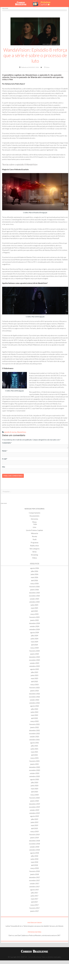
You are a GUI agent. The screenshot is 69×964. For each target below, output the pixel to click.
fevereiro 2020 (34, 798)
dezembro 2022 (34, 694)
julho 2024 (34, 636)
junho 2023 (34, 675)
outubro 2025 (34, 599)
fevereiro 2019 (34, 835)
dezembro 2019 (34, 804)
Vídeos (34, 558)
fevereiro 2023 (34, 688)
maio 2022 (34, 715)
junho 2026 (34, 574)
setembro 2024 (34, 629)
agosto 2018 (34, 853)
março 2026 (34, 583)
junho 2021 (34, 749)
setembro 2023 (34, 666)
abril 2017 (34, 902)
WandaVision (21, 432)
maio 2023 (34, 678)
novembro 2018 (34, 844)
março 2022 (34, 721)
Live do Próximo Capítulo (34, 530)
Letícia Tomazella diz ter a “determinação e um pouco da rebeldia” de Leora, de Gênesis (34, 926)
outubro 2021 (34, 737)
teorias (14, 432)
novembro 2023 (34, 660)
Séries (48, 67)
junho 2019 (34, 822)
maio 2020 (34, 789)
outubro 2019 (34, 810)
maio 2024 (34, 642)
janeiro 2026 (34, 590)
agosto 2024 (34, 632)
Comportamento (34, 513)
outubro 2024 (34, 626)
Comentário (7, 443)
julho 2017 (34, 893)
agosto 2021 (34, 743)
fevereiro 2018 (34, 871)
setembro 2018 (34, 850)
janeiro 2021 (34, 764)
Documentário (34, 516)
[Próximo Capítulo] (41, 3)
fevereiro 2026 (34, 587)
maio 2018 (34, 862)
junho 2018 (34, 859)
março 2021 (34, 758)
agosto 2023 (34, 669)
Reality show (34, 546)
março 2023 (34, 684)
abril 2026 (34, 580)
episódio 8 (7, 432)
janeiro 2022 (34, 727)
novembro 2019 (34, 807)
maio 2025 (34, 608)
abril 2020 (34, 792)
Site (3, 467)
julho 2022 (34, 709)
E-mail (4, 459)
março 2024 (34, 648)
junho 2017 (34, 896)
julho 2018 (34, 856)
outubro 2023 (34, 663)
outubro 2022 (34, 700)
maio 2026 (34, 577)
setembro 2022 (34, 703)
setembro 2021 (34, 740)
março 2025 (34, 614)
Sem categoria (34, 549)
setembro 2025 (34, 602)
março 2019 (34, 831)
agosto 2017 (34, 890)
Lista (34, 527)
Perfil (34, 539)
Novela (34, 536)
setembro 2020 (34, 776)
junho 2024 (34, 639)
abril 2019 (34, 828)
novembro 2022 (34, 697)
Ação (35, 524)
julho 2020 (34, 782)
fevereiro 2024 (34, 651)
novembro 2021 (34, 733)
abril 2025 (34, 611)
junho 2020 (34, 786)
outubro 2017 (34, 883)
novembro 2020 (34, 770)
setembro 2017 (34, 887)
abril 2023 (34, 681)
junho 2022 (34, 712)
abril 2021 (34, 755)
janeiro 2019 (34, 838)
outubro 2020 (34, 773)
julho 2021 (34, 746)
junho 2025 (34, 605)
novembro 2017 (34, 880)
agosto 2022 (34, 706)
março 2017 (34, 905)
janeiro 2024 (34, 654)
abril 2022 (34, 718)
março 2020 (34, 795)
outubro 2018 (34, 847)
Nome (4, 451)
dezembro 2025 (34, 593)
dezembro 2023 (34, 657)
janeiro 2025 (34, 620)
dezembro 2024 (34, 623)
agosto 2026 (34, 568)
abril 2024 (34, 645)
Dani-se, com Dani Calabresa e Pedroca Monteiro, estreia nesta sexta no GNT (34, 935)
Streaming (34, 555)
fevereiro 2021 (34, 761)
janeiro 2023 (34, 691)
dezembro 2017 (34, 877)
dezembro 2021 (34, 730)
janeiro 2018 (34, 874)
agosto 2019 (34, 816)
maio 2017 (34, 899)
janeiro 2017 (34, 911)
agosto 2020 (34, 779)
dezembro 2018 (34, 841)
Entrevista (34, 519)
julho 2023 (34, 672)
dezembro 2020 (34, 767)
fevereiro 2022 (34, 724)
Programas (34, 542)
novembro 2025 (34, 596)
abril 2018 (34, 865)
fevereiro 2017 (34, 908)
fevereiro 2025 (34, 617)
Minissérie (34, 533)
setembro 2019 (34, 813)
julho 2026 (34, 571)
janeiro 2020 (34, 801)
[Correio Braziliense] (22, 3)
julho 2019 (34, 819)
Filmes (34, 522)
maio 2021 (34, 752)
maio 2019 (34, 825)
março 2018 (34, 868)
